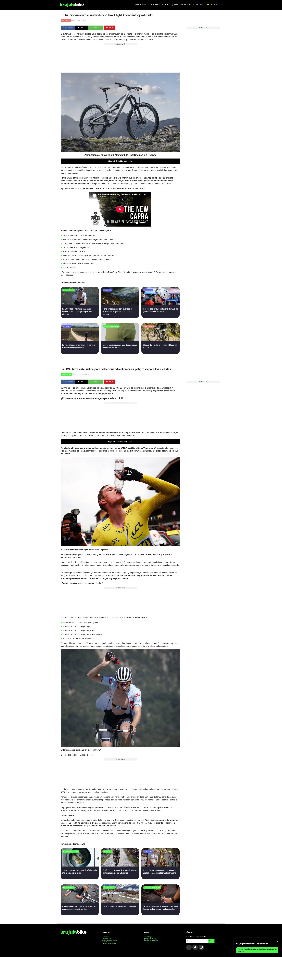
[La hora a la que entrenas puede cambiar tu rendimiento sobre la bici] (80, 341)
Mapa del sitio (106, 938)
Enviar (211, 941)
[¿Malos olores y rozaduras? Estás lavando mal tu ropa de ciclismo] (80, 866)
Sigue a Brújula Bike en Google (120, 161)
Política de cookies (150, 938)
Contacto (105, 942)
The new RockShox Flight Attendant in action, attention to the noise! (257, 950)
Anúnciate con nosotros (110, 940)
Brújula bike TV (199, 5)
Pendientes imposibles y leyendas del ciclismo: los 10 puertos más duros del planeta (118, 311)
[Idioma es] (208, 5)
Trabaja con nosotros (109, 943)
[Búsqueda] (220, 5)
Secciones (105, 937)
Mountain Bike (66, 20)
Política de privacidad (151, 940)
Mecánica (165, 5)
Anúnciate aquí (120, 44)
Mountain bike (140, 5)
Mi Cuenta (214, 5)
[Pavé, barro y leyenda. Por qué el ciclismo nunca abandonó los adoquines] (120, 866)
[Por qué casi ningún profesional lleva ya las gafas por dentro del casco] (160, 304)
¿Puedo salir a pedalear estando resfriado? (120, 906)
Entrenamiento (154, 5)
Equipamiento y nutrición (181, 5)
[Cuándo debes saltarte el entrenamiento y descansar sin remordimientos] (80, 902)
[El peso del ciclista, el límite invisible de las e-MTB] (160, 341)
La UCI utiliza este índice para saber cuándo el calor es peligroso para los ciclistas (77, 311)
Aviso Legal (148, 937)
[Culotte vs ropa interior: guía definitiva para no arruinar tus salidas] (120, 341)
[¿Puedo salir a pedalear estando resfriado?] (120, 902)
